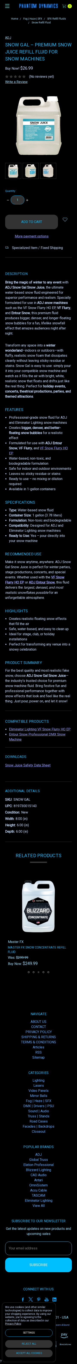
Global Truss (38, 1160)
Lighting (38, 1080)
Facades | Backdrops (38, 1126)
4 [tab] (43, 972)
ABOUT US (38, 1022)
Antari (38, 1180)
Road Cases (39, 1121)
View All (39, 1206)
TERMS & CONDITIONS (38, 1042)
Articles (38, 1047)
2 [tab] (33, 972)
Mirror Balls (38, 1096)
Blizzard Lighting (38, 1170)
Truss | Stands (38, 1116)
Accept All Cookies (29, 1353)
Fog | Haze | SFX (38, 1101)
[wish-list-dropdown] (65, 219)
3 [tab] (38, 972)
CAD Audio (39, 1175)
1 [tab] (29, 972)
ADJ (38, 1155)
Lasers (38, 1086)
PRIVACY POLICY (38, 1032)
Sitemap (38, 1057)
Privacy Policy (13, 1323)
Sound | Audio (38, 1111)
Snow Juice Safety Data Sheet (27, 765)
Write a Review (16, 82)
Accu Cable (38, 1190)
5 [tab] (48, 972)
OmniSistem (38, 1185)
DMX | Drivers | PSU (38, 1106)
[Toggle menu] (6, 6)
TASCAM (38, 1195)
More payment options (32, 236)
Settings (29, 1332)
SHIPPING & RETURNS (38, 1037)
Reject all (29, 1343)
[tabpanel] (38, 921)
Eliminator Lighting (38, 1201)
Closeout (38, 1132)
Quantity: (10, 191)
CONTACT (38, 1027)
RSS (38, 1052)
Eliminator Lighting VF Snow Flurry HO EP (40, 729)
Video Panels (38, 1091)
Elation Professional (38, 1165)
